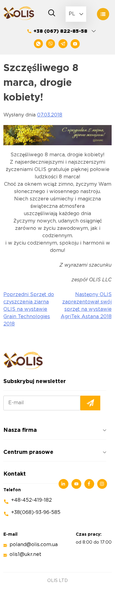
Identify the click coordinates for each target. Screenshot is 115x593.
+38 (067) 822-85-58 (60, 31)
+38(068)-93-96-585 (35, 512)
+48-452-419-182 (31, 500)
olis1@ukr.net (25, 554)
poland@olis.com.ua (34, 544)
